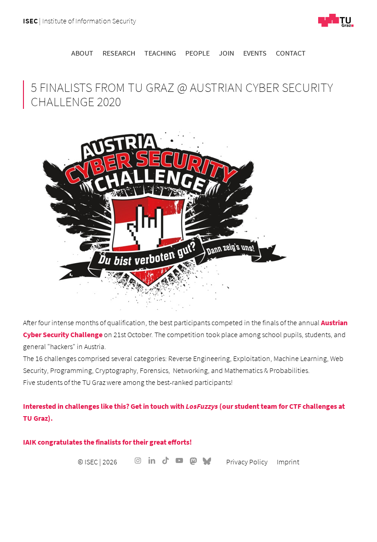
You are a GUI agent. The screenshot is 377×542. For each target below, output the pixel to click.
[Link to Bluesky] (207, 460)
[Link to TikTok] (165, 460)
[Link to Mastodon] (193, 460)
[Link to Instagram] (138, 460)
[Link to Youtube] (179, 460)
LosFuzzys (202, 406)
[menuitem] (82, 52)
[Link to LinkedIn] (152, 460)
